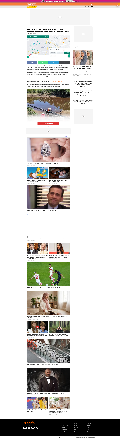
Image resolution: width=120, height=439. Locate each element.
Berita (32, 26)
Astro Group (93, 437)
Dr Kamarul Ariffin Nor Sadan (56, 81)
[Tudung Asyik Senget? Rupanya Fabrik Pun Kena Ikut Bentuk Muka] (83, 57)
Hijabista (28, 26)
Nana (74, 69)
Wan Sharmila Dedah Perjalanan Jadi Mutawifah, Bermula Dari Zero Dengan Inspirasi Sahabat (83, 83)
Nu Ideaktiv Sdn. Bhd (84, 437)
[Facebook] (85, 6)
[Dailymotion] (92, 6)
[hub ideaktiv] (91, 3)
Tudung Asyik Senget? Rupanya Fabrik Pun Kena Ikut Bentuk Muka (82, 67)
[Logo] (32, 3)
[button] (88, 3)
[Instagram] (87, 6)
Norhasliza (30, 33)
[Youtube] (91, 6)
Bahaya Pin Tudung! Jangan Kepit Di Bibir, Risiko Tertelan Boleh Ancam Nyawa (83, 102)
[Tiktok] (90, 6)
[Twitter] (88, 6)
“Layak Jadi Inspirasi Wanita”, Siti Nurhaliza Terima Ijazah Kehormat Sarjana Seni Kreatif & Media (83, 92)
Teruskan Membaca (48, 123)
